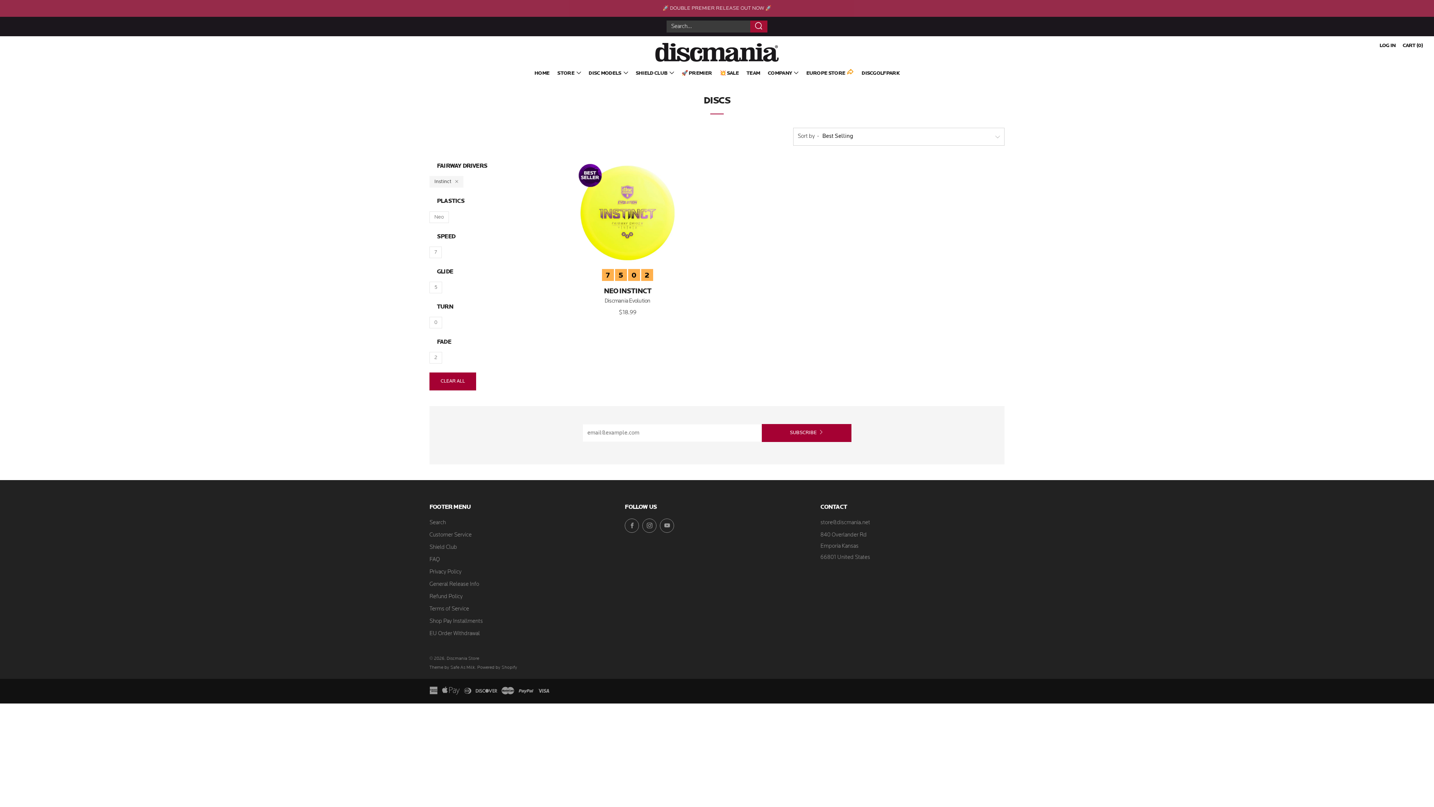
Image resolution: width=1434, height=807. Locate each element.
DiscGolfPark (881, 73)
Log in (1387, 46)
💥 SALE (729, 73)
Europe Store (825, 73)
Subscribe (803, 432)
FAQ (434, 560)
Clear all (453, 381)
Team (753, 73)
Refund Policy (446, 597)
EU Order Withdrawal (454, 634)
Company (780, 73)
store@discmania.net (845, 523)
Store (565, 73)
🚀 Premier (697, 73)
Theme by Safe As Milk (452, 667)
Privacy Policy (445, 572)
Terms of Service (449, 609)
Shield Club (651, 73)
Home (541, 73)
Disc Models (605, 73)
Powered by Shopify (497, 667)
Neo (439, 217)
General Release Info (454, 584)
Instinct (442, 181)
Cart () (1413, 46)
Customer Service (450, 535)
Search (437, 523)
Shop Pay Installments (456, 621)
